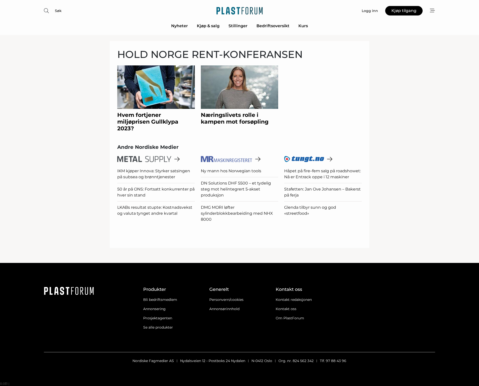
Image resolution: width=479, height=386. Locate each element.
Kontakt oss (286, 309)
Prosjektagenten (157, 318)
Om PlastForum (290, 318)
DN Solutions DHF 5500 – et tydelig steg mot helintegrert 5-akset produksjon (236, 189)
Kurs (303, 25)
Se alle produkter (158, 327)
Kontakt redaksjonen (294, 299)
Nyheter (179, 25)
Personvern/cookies (226, 299)
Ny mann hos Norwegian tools (231, 171)
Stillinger (238, 25)
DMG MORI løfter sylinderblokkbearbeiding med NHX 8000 (237, 213)
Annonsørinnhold (224, 309)
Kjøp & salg (208, 25)
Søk (58, 10)
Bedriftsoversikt (272, 25)
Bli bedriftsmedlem (160, 299)
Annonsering (154, 309)
